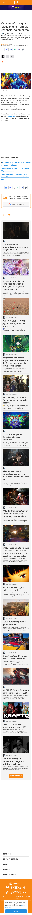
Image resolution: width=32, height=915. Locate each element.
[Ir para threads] (24, 887)
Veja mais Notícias (16, 776)
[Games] (16, 7)
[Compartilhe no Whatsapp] (15, 49)
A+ (7, 56)
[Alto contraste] (3, 56)
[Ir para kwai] (20, 887)
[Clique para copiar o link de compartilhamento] (23, 49)
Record (6, 869)
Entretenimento (10, 859)
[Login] (29, 2)
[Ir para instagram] (16, 887)
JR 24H (5, 864)
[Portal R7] (16, 2)
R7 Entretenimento (5, 19)
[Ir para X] (16, 892)
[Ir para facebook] (12, 887)
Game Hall (14, 19)
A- (12, 56)
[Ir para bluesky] (7, 887)
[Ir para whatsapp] (20, 892)
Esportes (7, 854)
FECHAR (16, 911)
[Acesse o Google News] (19, 49)
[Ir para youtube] (24, 892)
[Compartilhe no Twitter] (3, 49)
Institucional (9, 874)
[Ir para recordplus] (7, 892)
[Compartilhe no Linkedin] (11, 49)
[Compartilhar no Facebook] (7, 49)
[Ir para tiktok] (12, 892)
